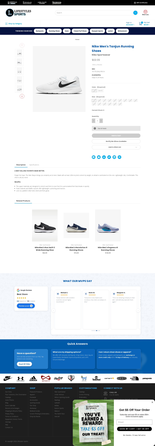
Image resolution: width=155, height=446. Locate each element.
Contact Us (9, 427)
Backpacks (40, 31)
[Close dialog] (152, 402)
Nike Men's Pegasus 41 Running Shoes (108, 248)
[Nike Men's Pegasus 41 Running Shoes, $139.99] (108, 225)
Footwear (33, 397)
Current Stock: (98, 110)
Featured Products (36, 392)
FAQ (6, 425)
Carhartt (57, 403)
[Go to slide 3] (95, 330)
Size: (98, 97)
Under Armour (59, 395)
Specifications (34, 165)
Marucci (57, 411)
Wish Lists (145, 14)
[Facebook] (93, 157)
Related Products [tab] (23, 201)
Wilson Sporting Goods (62, 397)
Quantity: (95, 116)
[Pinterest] (119, 157)
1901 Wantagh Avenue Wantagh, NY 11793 (124, 399)
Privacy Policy (9, 414)
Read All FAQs (24, 364)
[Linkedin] (114, 157)
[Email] (99, 157)
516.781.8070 (114, 395)
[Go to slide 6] (99, 330)
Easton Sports (59, 408)
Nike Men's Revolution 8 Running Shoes (76, 248)
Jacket (110, 31)
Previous (22, 45)
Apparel (32, 395)
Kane (67, 31)
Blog (6, 403)
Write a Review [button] (97, 65)
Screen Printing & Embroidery (39, 414)
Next (22, 96)
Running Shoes (54, 31)
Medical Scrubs (35, 411)
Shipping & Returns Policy (13, 411)
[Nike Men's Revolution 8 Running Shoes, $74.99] (76, 225)
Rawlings (57, 400)
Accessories (34, 400)
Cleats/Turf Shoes (80, 31)
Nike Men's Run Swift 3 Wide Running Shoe (45, 248)
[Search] (135, 13)
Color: (98, 87)
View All (57, 416)
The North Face (60, 414)
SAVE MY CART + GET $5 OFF (134, 429)
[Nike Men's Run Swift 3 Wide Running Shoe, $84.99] (45, 225)
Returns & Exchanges (12, 408)
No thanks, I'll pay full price (134, 435)
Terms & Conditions (11, 416)
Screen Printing (84, 395)
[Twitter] (109, 157)
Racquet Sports (97, 31)
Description (21, 165)
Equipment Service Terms (13, 419)
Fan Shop (33, 405)
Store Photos (9, 400)
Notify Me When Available (116, 141)
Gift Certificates (141, 3)
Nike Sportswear (60, 392)
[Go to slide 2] (93, 330)
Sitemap (8, 422)
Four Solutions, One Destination (15, 395)
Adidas (57, 405)
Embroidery (83, 397)
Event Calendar (10, 405)
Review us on (24, 306)
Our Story (8, 392)
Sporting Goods (35, 403)
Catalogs (8, 397)
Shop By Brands (35, 416)
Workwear (33, 408)
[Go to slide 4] (96, 330)
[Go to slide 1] (92, 330)
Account (130, 23)
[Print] (104, 157)
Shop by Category (15, 24)
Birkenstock (122, 31)
